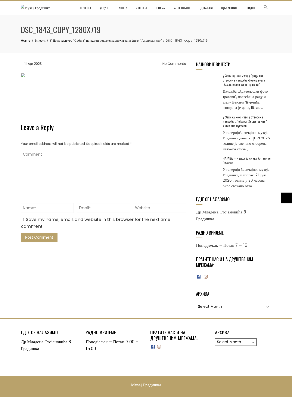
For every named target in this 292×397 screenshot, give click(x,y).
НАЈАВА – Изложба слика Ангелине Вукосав (247, 160)
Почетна (85, 8)
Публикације (229, 8)
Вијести (122, 8)
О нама (160, 8)
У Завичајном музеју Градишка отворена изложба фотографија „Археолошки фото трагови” (244, 80)
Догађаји (206, 8)
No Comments (174, 63)
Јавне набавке (182, 8)
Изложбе (141, 8)
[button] (265, 8)
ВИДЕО (250, 8)
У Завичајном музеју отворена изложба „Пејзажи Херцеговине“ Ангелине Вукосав (245, 121)
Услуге (104, 8)
